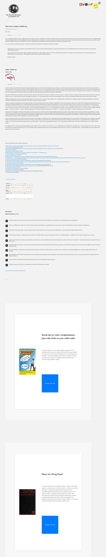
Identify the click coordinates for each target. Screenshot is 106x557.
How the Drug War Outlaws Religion (12, 147)
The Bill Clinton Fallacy (11, 172)
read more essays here (11, 179)
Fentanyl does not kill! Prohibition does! (14, 169)
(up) (58, 145)
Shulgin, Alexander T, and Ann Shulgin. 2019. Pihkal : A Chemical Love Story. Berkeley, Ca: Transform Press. (25, 152)
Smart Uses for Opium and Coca (12, 155)
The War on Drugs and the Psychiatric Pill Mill (15, 159)
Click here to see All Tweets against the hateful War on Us (15, 270)
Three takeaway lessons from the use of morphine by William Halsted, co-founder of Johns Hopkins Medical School (27, 160)
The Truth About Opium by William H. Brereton (14, 153)
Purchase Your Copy (50, 383)
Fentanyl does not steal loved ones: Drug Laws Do (15, 168)
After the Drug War (9, 149)
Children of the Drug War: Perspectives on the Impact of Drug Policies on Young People (22, 165)
